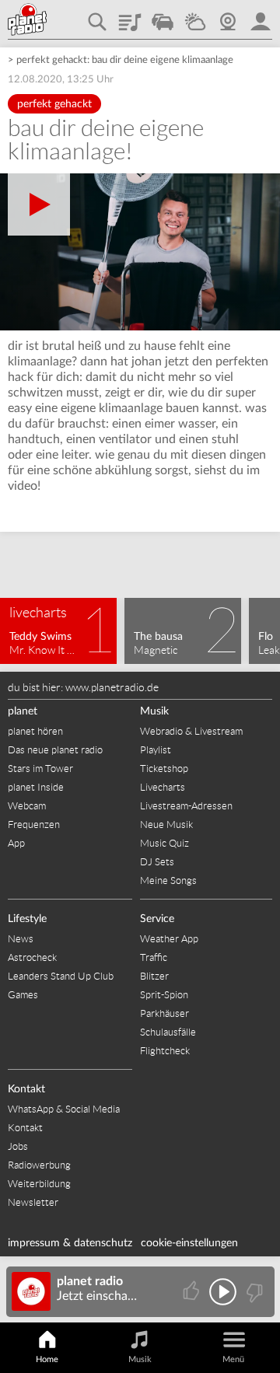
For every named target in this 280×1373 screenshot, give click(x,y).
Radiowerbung (39, 1165)
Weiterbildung (39, 1184)
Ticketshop (164, 768)
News (20, 939)
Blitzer (154, 976)
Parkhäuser (164, 1013)
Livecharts (162, 787)
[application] (140, 252)
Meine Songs (168, 880)
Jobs (18, 1146)
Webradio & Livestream (191, 731)
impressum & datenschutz (70, 1243)
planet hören (35, 731)
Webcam (228, 16)
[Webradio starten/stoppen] (222, 1291)
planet (22, 711)
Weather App (169, 939)
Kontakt (26, 1089)
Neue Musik (166, 824)
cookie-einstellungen (189, 1243)
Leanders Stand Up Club (61, 976)
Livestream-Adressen (186, 806)
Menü (233, 1359)
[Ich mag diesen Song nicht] (253, 1291)
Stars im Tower (40, 768)
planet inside (260, 16)
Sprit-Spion (164, 995)
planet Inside (36, 787)
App (16, 843)
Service (157, 919)
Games (23, 995)
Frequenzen (34, 824)
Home (47, 1359)
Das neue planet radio (55, 750)
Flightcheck (165, 1051)
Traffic (162, 16)
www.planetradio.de (112, 687)
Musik (154, 711)
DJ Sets (157, 862)
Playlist (130, 16)
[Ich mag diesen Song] (192, 1291)
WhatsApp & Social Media (64, 1109)
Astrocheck (32, 957)
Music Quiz (164, 843)
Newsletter (33, 1202)
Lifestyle (27, 919)
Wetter (195, 16)
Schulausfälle (168, 1032)
